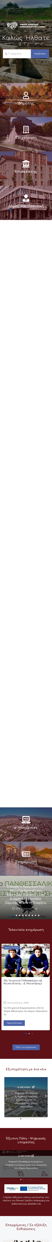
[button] (13, 915)
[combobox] (17, 53)
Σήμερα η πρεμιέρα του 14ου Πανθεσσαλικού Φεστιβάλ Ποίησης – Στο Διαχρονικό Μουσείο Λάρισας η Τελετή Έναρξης (25, 895)
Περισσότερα (14, 1023)
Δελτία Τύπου (12, 948)
